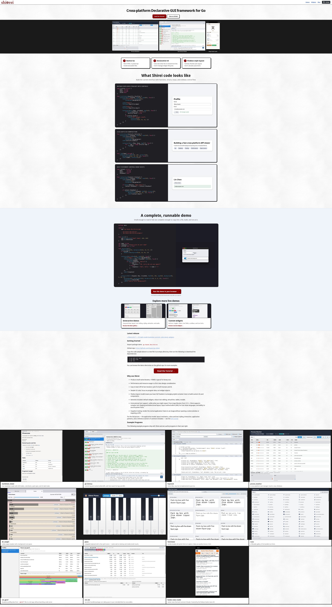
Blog (319, 2)
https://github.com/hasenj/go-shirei (148, 348)
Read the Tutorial (159, 16)
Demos (308, 2)
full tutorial (174, 419)
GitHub (327, 2)
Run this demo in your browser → (166, 291)
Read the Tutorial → (166, 371)
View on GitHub (173, 16)
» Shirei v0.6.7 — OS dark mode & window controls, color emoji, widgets (150, 337)
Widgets (313, 2)
